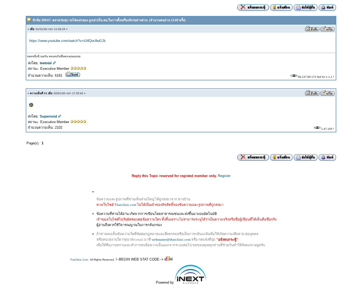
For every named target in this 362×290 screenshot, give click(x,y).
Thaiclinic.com (125, 205)
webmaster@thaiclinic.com (171, 239)
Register (224, 176)
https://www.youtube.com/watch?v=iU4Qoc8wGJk (67, 41)
